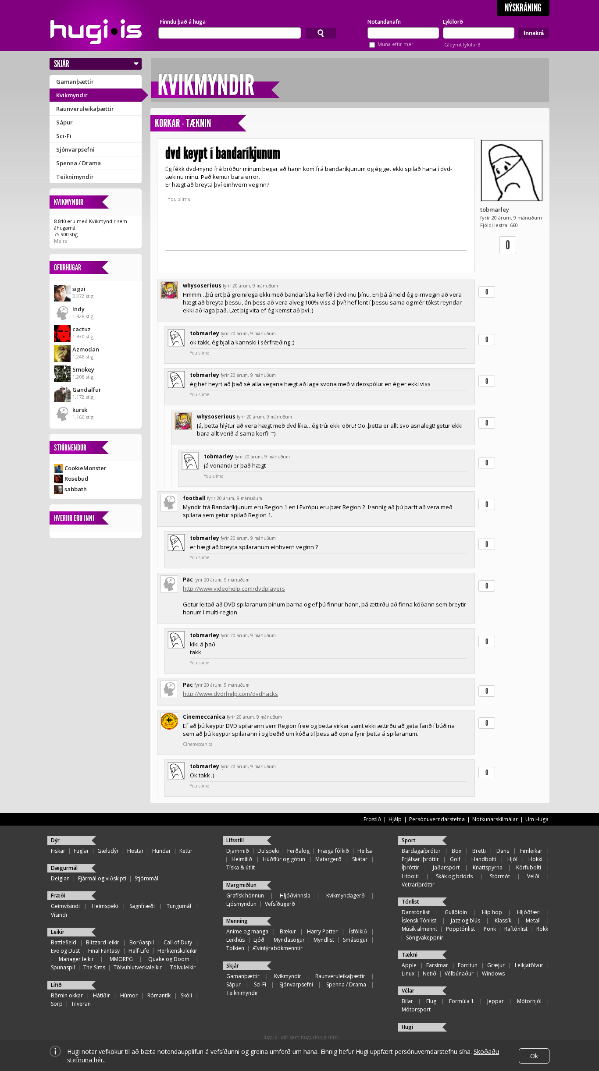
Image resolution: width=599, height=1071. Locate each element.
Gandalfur (86, 390)
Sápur (64, 122)
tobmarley (494, 209)
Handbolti (483, 859)
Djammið (237, 851)
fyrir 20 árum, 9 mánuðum (250, 286)
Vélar (408, 990)
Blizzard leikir (102, 942)
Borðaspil (141, 942)
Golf (455, 859)
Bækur (288, 931)
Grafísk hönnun (245, 895)
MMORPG (121, 959)
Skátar (359, 859)
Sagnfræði (142, 906)
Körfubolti (528, 867)
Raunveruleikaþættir (85, 109)
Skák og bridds (454, 876)
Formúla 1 (461, 1001)
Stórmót (500, 876)
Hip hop (492, 912)
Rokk (542, 929)
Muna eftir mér (396, 44)
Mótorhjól (529, 1001)
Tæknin (198, 123)
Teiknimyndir (75, 177)
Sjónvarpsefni (75, 149)
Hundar (161, 851)
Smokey (83, 369)
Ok (534, 1056)
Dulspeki (268, 851)
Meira (61, 241)
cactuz (81, 329)
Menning (237, 921)
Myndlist (324, 939)
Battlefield (63, 942)
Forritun (468, 965)
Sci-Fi (63, 136)
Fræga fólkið (333, 851)
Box (456, 851)
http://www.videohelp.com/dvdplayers (234, 588)
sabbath (75, 489)
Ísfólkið (358, 931)
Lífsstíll (235, 840)
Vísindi (59, 915)
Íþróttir (410, 867)
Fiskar (58, 851)
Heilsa (365, 851)
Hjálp (395, 819)
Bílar (407, 1001)
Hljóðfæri (529, 912)
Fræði (58, 895)
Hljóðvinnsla (295, 895)
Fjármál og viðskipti (102, 878)
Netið (429, 973)
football (194, 498)
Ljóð (258, 939)
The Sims (94, 967)
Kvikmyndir (72, 95)
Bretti (479, 851)
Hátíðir (101, 995)
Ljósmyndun (241, 904)
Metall (533, 920)
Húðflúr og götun (284, 859)
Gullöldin (456, 912)
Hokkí (535, 859)
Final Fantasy (104, 950)
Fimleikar (531, 851)
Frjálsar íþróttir (420, 859)
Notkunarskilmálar (495, 819)
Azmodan (85, 349)
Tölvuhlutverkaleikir (138, 967)
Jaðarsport (446, 867)
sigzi (79, 289)
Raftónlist (516, 929)
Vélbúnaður (459, 973)
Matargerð (328, 859)
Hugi (407, 1027)
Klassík (503, 920)
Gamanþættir (75, 81)
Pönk (490, 929)
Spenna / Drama (78, 163)
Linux (408, 973)
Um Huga (537, 819)
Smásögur (355, 939)
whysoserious (202, 285)
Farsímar (437, 965)
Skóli (186, 995)
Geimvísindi (65, 906)
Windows (493, 973)
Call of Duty (178, 942)
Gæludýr (108, 851)
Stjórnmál (146, 878)
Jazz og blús (465, 920)
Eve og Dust (65, 950)
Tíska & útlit (240, 867)
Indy (78, 309)
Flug (431, 1001)
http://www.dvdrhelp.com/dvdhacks (230, 694)
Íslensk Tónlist (419, 920)
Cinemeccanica (204, 716)
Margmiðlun (241, 885)
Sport (409, 840)
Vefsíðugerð (280, 904)
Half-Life (138, 950)
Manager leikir (76, 959)
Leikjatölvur (529, 965)
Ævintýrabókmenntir (278, 948)
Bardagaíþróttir (421, 851)
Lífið (56, 985)
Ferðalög (298, 851)
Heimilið (242, 859)
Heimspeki (105, 906)
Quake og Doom (168, 959)
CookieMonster (85, 468)
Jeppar (495, 1001)
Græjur (496, 965)
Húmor (129, 995)
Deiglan (60, 878)
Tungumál (179, 906)
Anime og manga (247, 931)
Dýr (55, 840)
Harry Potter (322, 931)
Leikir (57, 932)
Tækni (409, 954)
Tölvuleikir (183, 967)
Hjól (512, 859)
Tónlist (410, 901)
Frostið (372, 819)
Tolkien (235, 948)
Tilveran (81, 1003)
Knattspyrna (488, 867)
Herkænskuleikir (177, 950)
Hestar (135, 851)
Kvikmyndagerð (345, 895)
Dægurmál (64, 868)
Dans (502, 851)
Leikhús (235, 939)
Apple (409, 965)
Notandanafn (384, 21)
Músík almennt (419, 929)
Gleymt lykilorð (462, 44)
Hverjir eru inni (74, 518)
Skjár (61, 63)
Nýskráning (523, 8)
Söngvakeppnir (424, 937)
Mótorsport (416, 1009)
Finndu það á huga (183, 21)
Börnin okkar (67, 995)
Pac (188, 579)
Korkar (167, 123)
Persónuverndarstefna (437, 819)
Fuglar (81, 851)
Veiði (533, 876)
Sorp (57, 1003)
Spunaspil (63, 967)
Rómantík (159, 995)
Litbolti (410, 876)
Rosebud (76, 478)
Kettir (186, 851)
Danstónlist (416, 912)
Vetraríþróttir (418, 884)
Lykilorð (453, 21)
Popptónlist (460, 929)
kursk (79, 410)
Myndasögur (289, 939)
